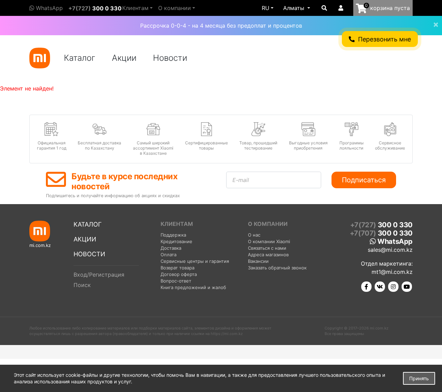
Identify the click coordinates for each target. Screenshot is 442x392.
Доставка (171, 248)
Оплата (168, 254)
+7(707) (381, 233)
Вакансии (258, 261)
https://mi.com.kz (227, 333)
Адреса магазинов (268, 254)
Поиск (82, 284)
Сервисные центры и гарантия (195, 261)
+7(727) (95, 8)
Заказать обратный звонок (277, 267)
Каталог (79, 58)
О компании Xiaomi (269, 241)
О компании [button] (174, 7)
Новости (170, 58)
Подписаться (364, 180)
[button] (297, 8)
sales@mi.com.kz (390, 249)
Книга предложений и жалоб (193, 287)
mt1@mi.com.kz (392, 271)
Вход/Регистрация (99, 274)
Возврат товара (177, 267)
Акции (124, 58)
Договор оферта (179, 274)
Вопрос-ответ (176, 281)
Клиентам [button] (135, 7)
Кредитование (176, 241)
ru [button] (265, 7)
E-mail (240, 179)
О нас (254, 235)
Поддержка (173, 235)
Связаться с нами (267, 248)
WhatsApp (48, 7)
